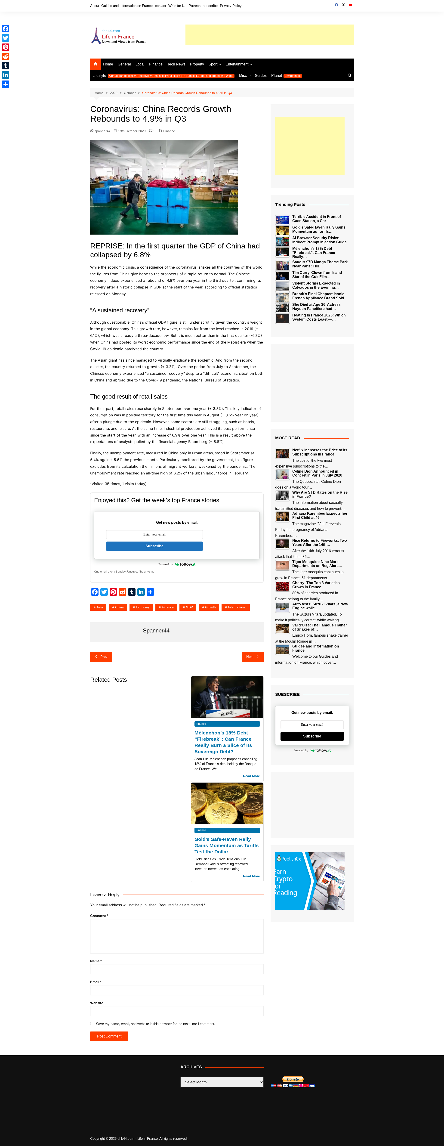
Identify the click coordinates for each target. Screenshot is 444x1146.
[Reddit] (5, 56)
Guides (261, 75)
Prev (104, 657)
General (124, 64)
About (94, 6)
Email (96, 982)
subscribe (210, 6)
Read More (251, 776)
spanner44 (102, 131)
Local (140, 64)
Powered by (165, 564)
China (119, 607)
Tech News (176, 64)
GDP (189, 607)
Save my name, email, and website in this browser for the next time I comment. (155, 1024)
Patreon (194, 6)
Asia (100, 607)
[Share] (5, 84)
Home (108, 64)
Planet (286, 75)
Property (197, 64)
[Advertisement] (269, 35)
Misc (243, 75)
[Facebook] (5, 28)
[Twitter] (5, 38)
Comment (99, 916)
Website (96, 1003)
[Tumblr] (5, 65)
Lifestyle (162, 75)
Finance (156, 64)
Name (96, 961)
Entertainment (236, 64)
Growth (210, 607)
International (237, 607)
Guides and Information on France (127, 6)
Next (249, 657)
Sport (213, 64)
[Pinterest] (5, 47)
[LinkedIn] (5, 75)
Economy (143, 607)
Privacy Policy (231, 6)
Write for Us (177, 6)
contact (160, 6)
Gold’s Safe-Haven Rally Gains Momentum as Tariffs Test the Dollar (226, 845)
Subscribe (154, 546)
